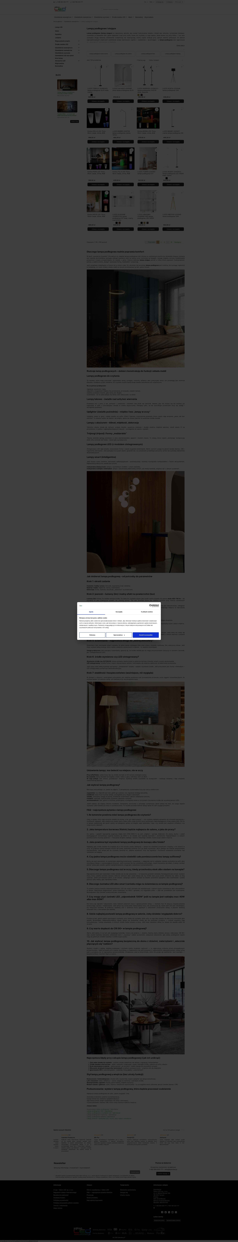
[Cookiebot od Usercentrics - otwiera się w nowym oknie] (151, 605)
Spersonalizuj (118, 635)
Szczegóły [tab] (119, 612)
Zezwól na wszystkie (145, 635)
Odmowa (92, 635)
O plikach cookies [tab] (147, 612)
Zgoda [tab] (91, 612)
